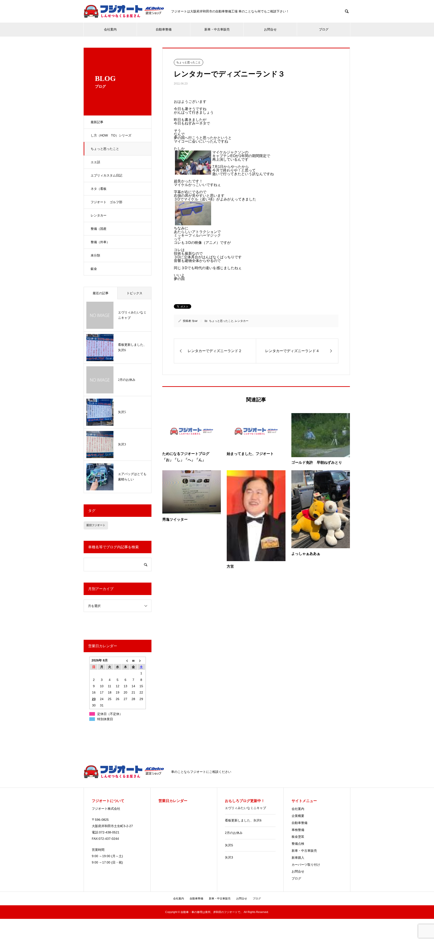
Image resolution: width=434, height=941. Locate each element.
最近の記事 (100, 293)
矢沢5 (229, 845)
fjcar (195, 320)
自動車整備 (164, 29)
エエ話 (95, 162)
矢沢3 (229, 857)
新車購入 (298, 857)
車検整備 (298, 830)
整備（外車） (100, 242)
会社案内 (110, 29)
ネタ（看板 (98, 189)
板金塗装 (298, 836)
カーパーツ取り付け (306, 864)
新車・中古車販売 (217, 29)
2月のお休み (234, 833)
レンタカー (98, 215)
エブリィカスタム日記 (106, 175)
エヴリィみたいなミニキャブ (245, 808)
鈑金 (94, 269)
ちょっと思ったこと (105, 149)
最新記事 (97, 122)
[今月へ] (133, 660)
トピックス (134, 293)
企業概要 (298, 816)
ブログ (323, 29)
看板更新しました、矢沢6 (243, 820)
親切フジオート (95, 525)
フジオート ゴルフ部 (106, 202)
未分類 (95, 255)
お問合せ (270, 29)
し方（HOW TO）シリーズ (111, 135)
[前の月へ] (125, 660)
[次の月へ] (141, 660)
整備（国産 (98, 229)
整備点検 (298, 843)
